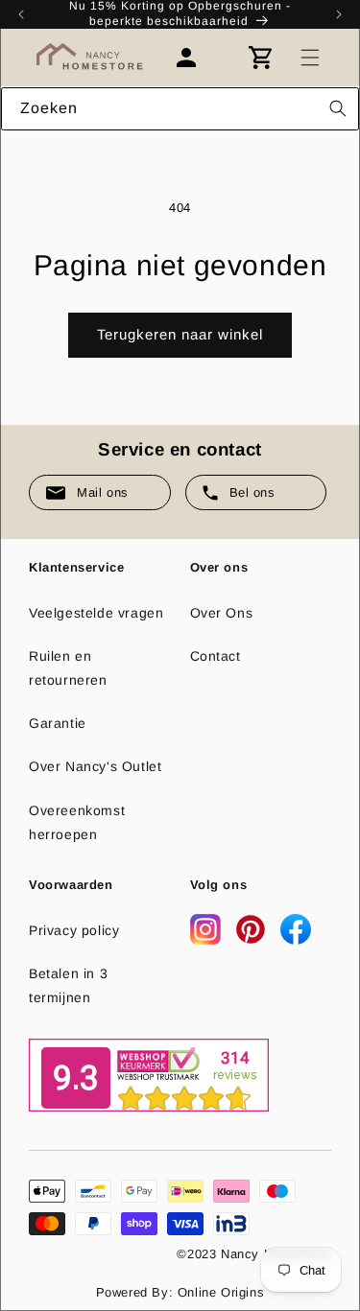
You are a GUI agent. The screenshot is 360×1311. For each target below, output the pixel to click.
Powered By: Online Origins (180, 1292)
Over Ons (221, 612)
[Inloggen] (196, 57)
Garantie (57, 723)
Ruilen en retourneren (68, 668)
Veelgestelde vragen (96, 612)
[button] (310, 57)
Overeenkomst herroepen (77, 822)
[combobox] (180, 108)
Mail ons (103, 492)
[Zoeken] (338, 108)
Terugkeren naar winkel (180, 334)
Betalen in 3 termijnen (68, 985)
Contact (215, 656)
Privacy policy (74, 930)
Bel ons (252, 492)
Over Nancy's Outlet (95, 766)
